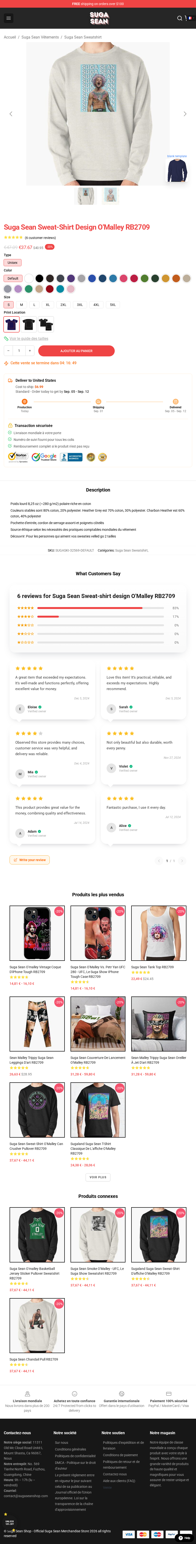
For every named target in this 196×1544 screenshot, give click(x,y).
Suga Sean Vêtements (40, 37)
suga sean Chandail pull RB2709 (34, 1359)
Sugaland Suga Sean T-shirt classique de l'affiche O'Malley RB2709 (93, 1148)
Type (7, 255)
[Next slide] (185, 114)
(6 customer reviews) (40, 238)
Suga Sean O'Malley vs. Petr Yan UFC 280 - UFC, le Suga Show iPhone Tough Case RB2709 (98, 972)
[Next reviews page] (182, 861)
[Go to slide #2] (110, 196)
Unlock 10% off (9, 1522)
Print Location (14, 312)
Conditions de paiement (120, 1455)
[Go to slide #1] (85, 196)
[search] (180, 18)
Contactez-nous (115, 1474)
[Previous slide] (11, 114)
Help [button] (187, 1538)
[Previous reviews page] (159, 861)
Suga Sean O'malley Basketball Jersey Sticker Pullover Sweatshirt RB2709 (35, 1273)
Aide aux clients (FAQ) (119, 1481)
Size (7, 297)
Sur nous (61, 1442)
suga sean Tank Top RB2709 (152, 967)
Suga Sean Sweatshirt (83, 37)
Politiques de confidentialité (75, 1456)
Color (8, 270)
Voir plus (98, 1177)
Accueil (10, 37)
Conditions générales (70, 1449)
